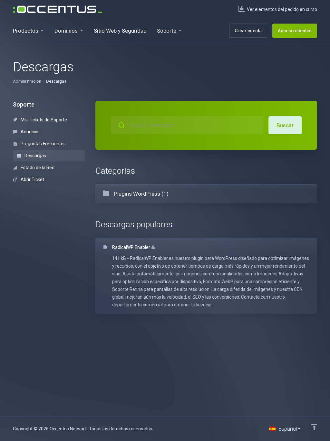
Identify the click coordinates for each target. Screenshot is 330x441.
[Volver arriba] (314, 427)
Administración (27, 81)
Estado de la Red (37, 167)
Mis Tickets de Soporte (43, 119)
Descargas (35, 155)
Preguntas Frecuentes (43, 143)
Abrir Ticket (32, 179)
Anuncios (30, 131)
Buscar (285, 125)
